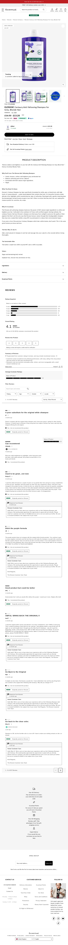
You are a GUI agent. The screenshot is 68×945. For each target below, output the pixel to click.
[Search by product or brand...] (43, 9)
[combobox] (33, 9)
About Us (41, 889)
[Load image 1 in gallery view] (12, 96)
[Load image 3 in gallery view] (41, 96)
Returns (25, 889)
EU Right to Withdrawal (26, 908)
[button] (2, 9)
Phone (20, 139)
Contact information (30, 935)
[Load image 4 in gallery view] (55, 96)
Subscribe (49, 863)
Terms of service (48, 935)
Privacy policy (20, 935)
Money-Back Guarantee (42, 904)
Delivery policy (57, 935)
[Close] (30, 74)
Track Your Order (26, 892)
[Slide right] (64, 96)
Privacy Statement (41, 900)
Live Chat (15, 139)
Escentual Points (41, 885)
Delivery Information (26, 885)
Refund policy (39, 935)
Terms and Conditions (41, 896)
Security (25, 904)
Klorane (12, 104)
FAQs (25, 896)
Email (24, 139)
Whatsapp (29, 139)
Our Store (41, 892)
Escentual (13, 935)
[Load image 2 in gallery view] (27, 96)
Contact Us (9, 891)
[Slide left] (4, 96)
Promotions (25, 900)
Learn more (28, 149)
